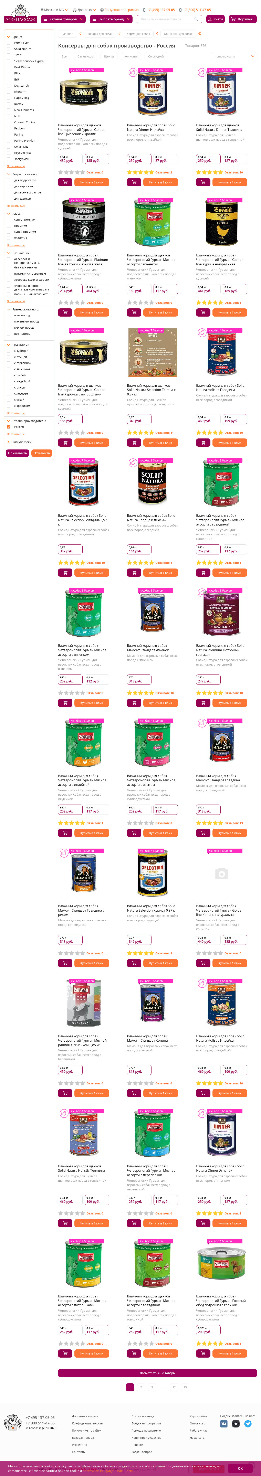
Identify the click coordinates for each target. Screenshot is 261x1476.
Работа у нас (198, 1430)
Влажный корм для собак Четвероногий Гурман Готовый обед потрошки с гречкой (221, 1300)
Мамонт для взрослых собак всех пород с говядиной (221, 788)
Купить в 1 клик (91, 182)
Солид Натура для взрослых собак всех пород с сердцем (152, 527)
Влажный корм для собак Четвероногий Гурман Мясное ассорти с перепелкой (151, 1170)
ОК (240, 1468)
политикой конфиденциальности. (108, 1471)
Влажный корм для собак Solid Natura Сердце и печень (151, 517)
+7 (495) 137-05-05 (161, 10)
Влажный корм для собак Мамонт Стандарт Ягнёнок (148, 647)
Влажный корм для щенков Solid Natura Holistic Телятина (81, 1168)
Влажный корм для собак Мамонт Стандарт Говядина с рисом (81, 910)
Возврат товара (83, 1438)
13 (185, 1387)
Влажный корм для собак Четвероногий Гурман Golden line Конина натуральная (219, 910)
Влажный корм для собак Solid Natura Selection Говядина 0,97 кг (82, 520)
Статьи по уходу (143, 1416)
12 (174, 1387)
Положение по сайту (86, 1430)
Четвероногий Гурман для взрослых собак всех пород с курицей (217, 273)
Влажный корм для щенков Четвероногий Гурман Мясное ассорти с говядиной (151, 1300)
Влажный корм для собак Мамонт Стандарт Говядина (218, 778)
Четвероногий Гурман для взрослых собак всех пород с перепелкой (148, 1184)
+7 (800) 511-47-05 (197, 10)
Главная (67, 34)
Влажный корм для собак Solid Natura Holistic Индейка (220, 1038)
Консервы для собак (178, 34)
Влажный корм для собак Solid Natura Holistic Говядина (220, 387)
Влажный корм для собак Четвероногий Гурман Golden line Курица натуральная (219, 259)
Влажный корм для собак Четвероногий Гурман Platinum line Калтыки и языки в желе (83, 259)
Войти (217, 19)
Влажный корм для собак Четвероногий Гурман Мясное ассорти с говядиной (220, 520)
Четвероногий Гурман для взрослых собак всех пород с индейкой (79, 794)
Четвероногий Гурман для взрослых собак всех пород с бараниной (79, 1054)
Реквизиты (79, 1445)
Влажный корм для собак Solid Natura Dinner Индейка (151, 127)
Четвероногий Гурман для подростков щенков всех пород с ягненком (151, 273)
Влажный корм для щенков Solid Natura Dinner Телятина (219, 127)
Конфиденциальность (87, 1423)
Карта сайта (198, 1416)
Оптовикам (198, 1423)
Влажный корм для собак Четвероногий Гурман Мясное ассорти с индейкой (82, 780)
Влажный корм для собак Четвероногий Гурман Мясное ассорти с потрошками (82, 1300)
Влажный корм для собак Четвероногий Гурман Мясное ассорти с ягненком (82, 650)
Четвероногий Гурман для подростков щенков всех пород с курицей (82, 143)
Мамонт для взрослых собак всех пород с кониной (152, 1048)
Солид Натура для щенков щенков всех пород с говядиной (220, 137)
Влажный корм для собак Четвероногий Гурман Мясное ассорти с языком (151, 780)
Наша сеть (197, 1438)
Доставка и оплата (85, 1416)
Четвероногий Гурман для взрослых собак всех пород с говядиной (217, 534)
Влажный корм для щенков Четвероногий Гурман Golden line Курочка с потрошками (81, 389)
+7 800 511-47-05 (40, 1423)
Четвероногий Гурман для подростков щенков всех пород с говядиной (151, 1314)
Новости (137, 1445)
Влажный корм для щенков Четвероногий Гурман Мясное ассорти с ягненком (151, 259)
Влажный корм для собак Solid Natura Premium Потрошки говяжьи (220, 650)
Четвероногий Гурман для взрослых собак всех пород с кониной (217, 924)
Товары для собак (99, 34)
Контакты (78, 1452)
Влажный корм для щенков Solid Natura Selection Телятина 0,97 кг (152, 389)
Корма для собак (138, 34)
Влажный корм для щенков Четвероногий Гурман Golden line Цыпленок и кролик (81, 129)
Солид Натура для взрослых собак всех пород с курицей (152, 918)
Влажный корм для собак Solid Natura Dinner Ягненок (220, 1168)
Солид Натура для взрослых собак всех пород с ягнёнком (221, 1178)
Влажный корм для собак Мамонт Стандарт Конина (147, 1038)
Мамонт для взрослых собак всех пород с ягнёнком (152, 658)
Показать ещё (16, 166)
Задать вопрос (142, 1452)
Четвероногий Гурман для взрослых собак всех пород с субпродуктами (79, 273)
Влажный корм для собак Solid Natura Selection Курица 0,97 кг (151, 908)
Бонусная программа (122, 10)
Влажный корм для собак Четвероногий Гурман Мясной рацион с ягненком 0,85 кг (82, 1040)
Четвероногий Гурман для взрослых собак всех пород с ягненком (79, 664)
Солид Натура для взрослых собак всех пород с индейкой (152, 137)
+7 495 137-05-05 (40, 1417)
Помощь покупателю (146, 1430)
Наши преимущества (146, 1438)
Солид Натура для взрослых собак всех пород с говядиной (221, 397)
